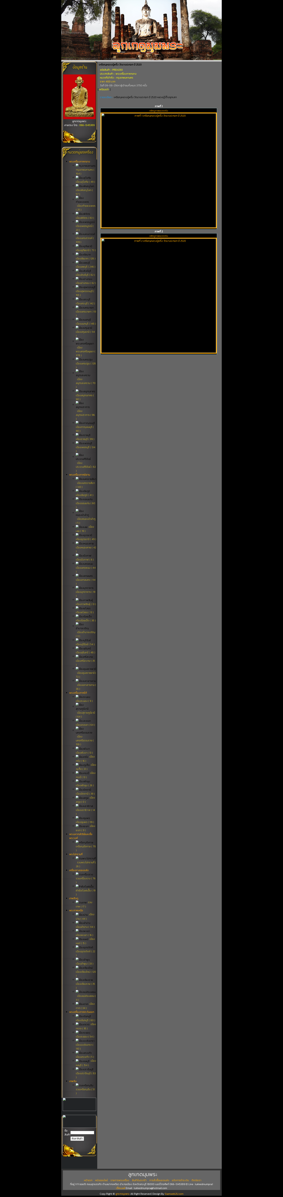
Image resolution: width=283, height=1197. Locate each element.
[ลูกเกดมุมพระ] (79, 118)
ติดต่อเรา (151, 59)
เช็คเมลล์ (120, 1188)
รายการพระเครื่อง (88, 59)
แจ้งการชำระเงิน (131, 59)
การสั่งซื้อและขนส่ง (159, 1180)
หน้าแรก (69, 59)
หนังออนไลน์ (101, 1180)
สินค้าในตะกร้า (139, 1180)
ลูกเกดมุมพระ (122, 1194)
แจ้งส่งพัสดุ (110, 59)
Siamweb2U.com (174, 1194)
